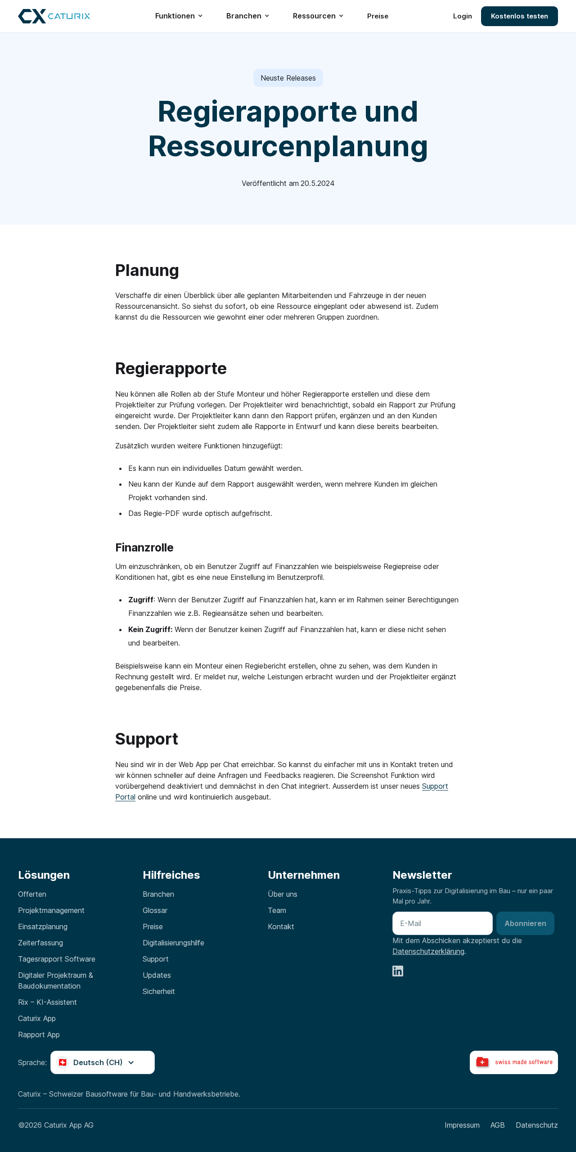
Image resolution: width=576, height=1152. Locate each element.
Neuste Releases (288, 77)
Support (156, 958)
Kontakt (281, 926)
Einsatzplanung (43, 926)
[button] (183, 16)
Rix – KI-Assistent (47, 1002)
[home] (54, 16)
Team (277, 910)
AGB (497, 1124)
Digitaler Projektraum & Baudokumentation (55, 980)
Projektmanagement (51, 910)
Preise (377, 16)
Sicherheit (159, 991)
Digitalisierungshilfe (173, 942)
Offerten (32, 894)
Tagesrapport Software (56, 958)
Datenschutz (537, 1124)
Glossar (155, 910)
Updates (157, 975)
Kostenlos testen (519, 16)
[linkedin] (397, 971)
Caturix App (37, 1018)
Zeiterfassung (40, 942)
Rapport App (39, 1034)
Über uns (282, 894)
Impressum (462, 1124)
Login (462, 16)
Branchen (158, 894)
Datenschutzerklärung (428, 951)
